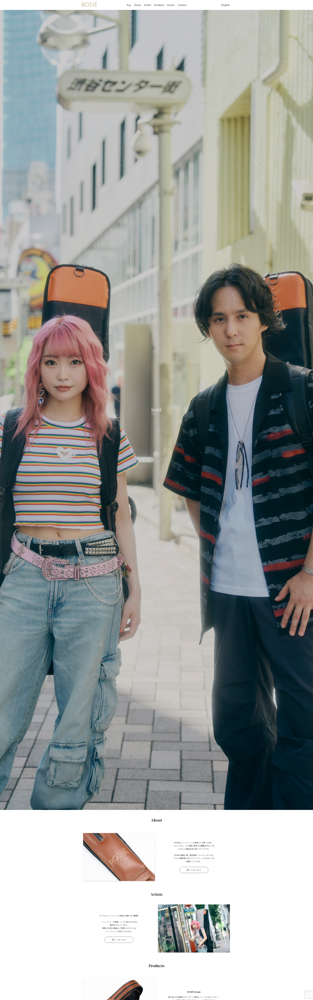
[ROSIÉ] (89, 4)
